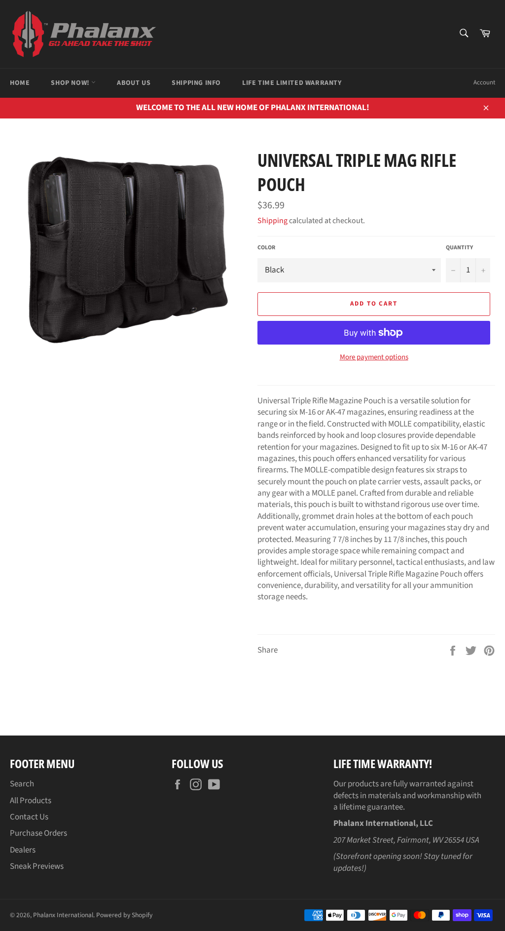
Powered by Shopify (124, 915)
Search (22, 784)
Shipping (272, 220)
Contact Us (29, 817)
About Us (133, 83)
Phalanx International (63, 915)
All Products (30, 801)
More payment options (374, 357)
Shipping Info (196, 83)
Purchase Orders (38, 833)
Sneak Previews (37, 866)
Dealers (23, 850)
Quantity (459, 248)
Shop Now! (71, 83)
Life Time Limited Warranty (292, 83)
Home (20, 83)
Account (484, 82)
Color (266, 248)
